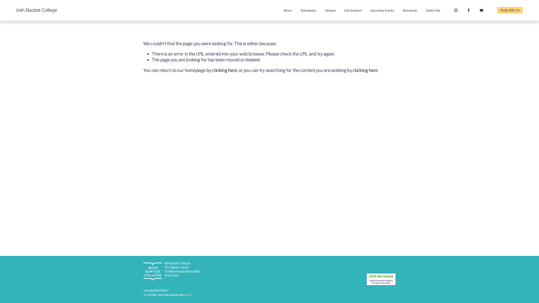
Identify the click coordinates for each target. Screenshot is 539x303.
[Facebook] (469, 10)
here (188, 294)
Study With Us (509, 10)
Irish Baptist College (36, 10)
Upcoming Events (382, 10)
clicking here (224, 70)
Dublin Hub (433, 10)
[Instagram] (456, 10)
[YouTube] (481, 10)
